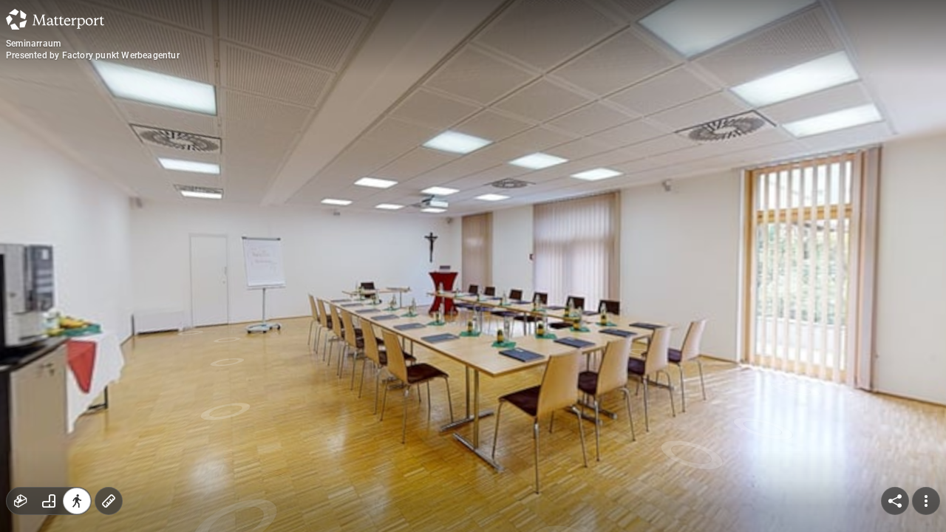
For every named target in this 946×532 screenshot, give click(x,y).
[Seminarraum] (473, 266)
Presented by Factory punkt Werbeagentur (93, 55)
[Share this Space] (895, 501)
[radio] (21, 501)
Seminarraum (33, 43)
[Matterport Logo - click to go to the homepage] (55, 19)
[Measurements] (109, 501)
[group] (49, 501)
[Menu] (926, 501)
